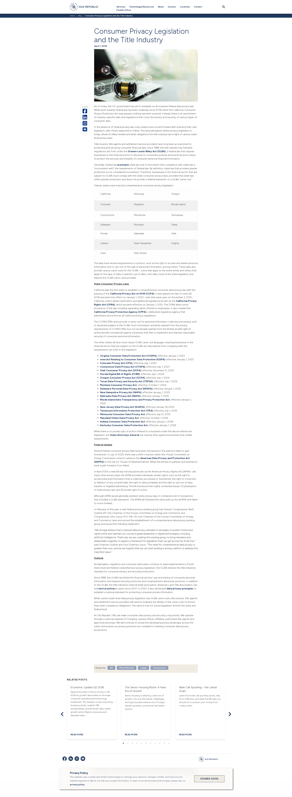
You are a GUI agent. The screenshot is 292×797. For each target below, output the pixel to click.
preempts (123, 164)
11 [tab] (168, 743)
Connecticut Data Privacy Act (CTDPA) (122, 366)
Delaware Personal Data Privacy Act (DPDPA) (126, 388)
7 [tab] (150, 743)
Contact (198, 7)
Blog (80, 16)
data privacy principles (180, 588)
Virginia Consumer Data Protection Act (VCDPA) (128, 355)
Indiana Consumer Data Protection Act (122, 421)
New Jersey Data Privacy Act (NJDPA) (122, 407)
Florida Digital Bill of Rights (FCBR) (120, 374)
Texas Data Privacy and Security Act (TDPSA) (126, 381)
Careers (172, 7)
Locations (185, 7)
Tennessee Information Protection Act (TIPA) (126, 410)
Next (230, 714)
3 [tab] (132, 743)
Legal (143, 667)
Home (72, 16)
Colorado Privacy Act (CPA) (116, 363)
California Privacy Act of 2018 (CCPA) (132, 293)
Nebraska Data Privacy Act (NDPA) (120, 396)
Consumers (159, 667)
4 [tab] (136, 743)
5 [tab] (141, 743)
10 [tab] (164, 743)
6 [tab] (146, 743)
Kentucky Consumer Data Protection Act (124, 425)
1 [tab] (123, 743)
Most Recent (126, 667)
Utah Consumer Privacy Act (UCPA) (120, 370)
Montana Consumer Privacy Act (118, 385)
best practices (107, 588)
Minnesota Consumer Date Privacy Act (122, 414)
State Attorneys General (124, 435)
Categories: (100, 667)
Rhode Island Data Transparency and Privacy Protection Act (135, 399)
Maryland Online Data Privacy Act (119, 417)
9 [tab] (159, 743)
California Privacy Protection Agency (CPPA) (120, 311)
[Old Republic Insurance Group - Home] (208, 759)
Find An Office (123, 10)
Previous (62, 714)
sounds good (209, 778)
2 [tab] (127, 743)
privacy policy (77, 784)
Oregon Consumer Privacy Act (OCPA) (122, 377)
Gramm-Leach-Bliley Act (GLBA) (147, 151)
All (111, 667)
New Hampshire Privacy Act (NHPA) (121, 392)
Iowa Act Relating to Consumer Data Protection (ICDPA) (132, 359)
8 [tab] (155, 743)
